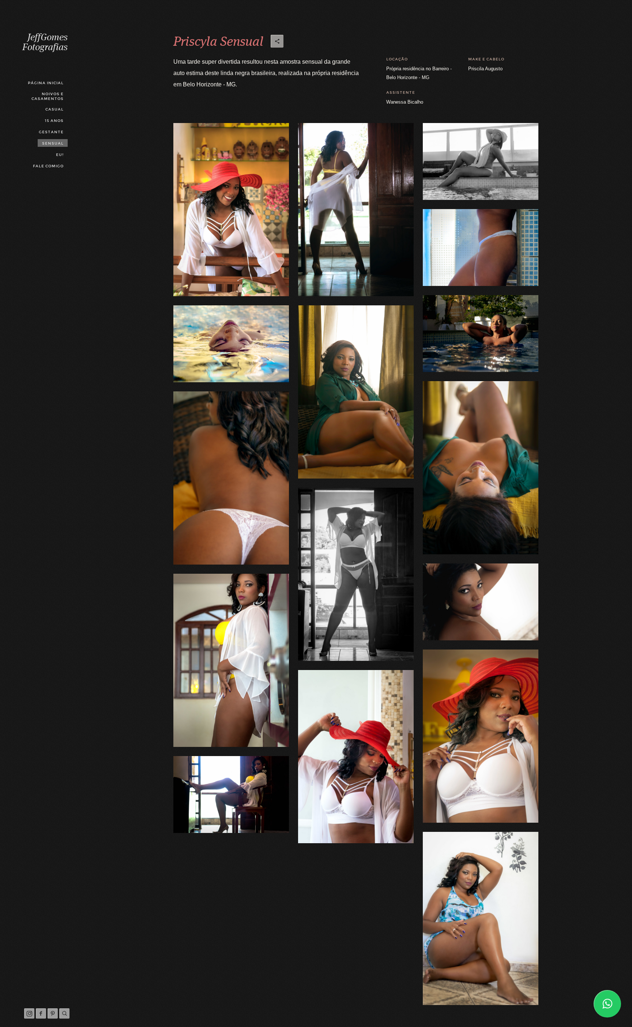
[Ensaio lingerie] (480, 247)
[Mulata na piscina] (480, 161)
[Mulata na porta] (356, 209)
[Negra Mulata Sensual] (480, 918)
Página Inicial (46, 83)
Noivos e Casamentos (47, 96)
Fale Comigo (48, 166)
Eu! (60, 154)
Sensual (53, 143)
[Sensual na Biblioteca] (231, 660)
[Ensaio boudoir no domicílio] (356, 392)
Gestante (51, 132)
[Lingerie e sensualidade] (356, 756)
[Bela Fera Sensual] (231, 794)
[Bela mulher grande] (356, 574)
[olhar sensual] (480, 601)
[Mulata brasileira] (231, 209)
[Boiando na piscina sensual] (231, 343)
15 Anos (54, 120)
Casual (54, 109)
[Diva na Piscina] (480, 333)
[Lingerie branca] (231, 478)
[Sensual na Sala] (480, 736)
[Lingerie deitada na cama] (480, 467)
